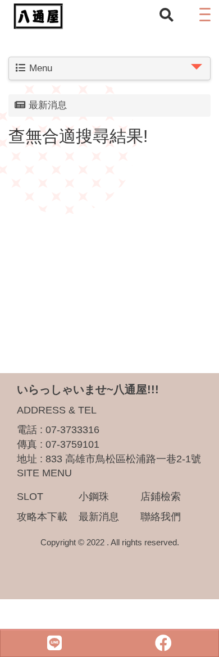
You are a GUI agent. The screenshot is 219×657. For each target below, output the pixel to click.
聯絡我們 (160, 516)
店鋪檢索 (160, 496)
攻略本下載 (42, 516)
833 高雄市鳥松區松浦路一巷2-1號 (123, 459)
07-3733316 (72, 429)
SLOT (30, 496)
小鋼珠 (94, 496)
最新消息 (99, 516)
